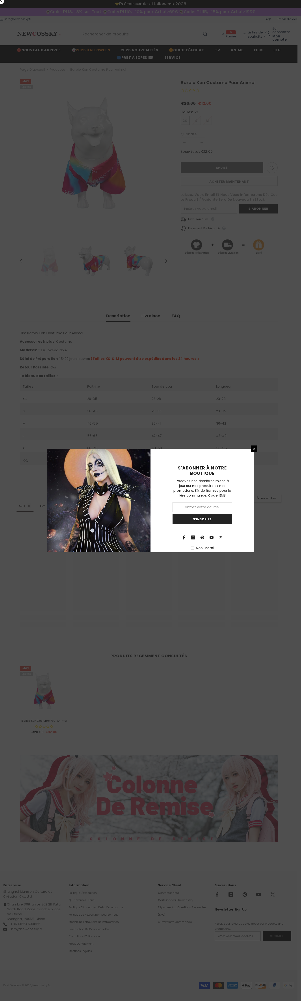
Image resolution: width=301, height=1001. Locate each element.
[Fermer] (254, 448)
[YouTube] (211, 537)
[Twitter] (220, 537)
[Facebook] (183, 537)
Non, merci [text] (205, 548)
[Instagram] (193, 537)
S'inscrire (202, 519)
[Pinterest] (202, 537)
